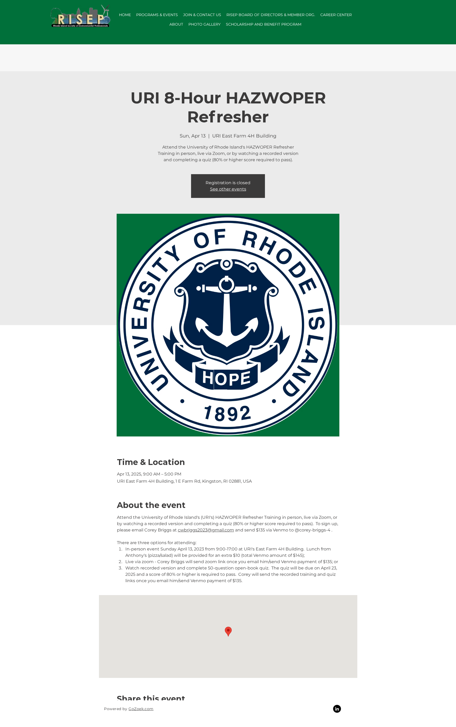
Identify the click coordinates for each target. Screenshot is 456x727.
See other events (228, 189)
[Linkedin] (337, 709)
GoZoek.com (141, 708)
